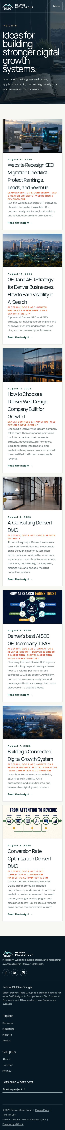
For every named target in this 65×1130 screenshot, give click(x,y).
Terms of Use (9, 1114)
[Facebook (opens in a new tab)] (6, 972)
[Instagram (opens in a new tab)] (23, 972)
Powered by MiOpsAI (13, 1124)
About (6, 1040)
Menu (56, 6)
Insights (7, 1034)
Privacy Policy (42, 1110)
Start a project (13, 1089)
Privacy (6, 1071)
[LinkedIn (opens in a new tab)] (14, 972)
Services (7, 1023)
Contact (7, 1065)
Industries (8, 1029)
